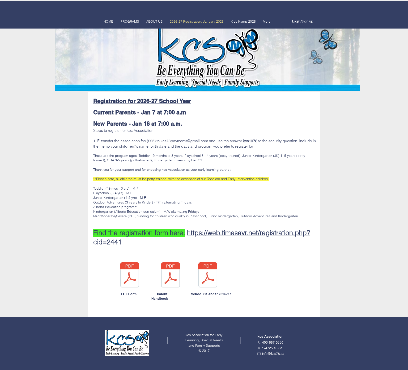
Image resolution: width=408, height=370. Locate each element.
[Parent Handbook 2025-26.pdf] (170, 275)
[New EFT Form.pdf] (129, 275)
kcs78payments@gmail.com (184, 140)
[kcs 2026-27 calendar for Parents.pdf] (207, 275)
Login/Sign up (302, 21)
